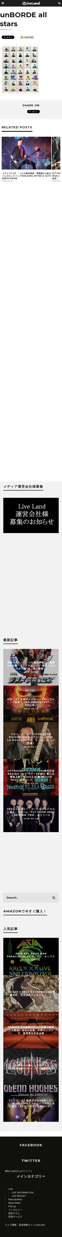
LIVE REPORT (19, 1195)
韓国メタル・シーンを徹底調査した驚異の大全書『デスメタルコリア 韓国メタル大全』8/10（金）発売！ (31, 665)
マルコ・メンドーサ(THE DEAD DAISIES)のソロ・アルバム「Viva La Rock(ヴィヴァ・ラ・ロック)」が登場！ (31, 739)
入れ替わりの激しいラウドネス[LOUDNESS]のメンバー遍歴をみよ (31, 1067)
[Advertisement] (31, 337)
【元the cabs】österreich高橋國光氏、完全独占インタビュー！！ (31, 993)
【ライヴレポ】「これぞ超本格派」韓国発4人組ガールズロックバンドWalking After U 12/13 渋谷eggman (26, 176)
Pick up (12, 1206)
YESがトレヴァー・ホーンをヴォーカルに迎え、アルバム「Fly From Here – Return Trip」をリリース (31, 811)
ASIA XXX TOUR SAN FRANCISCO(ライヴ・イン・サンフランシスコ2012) (31, 956)
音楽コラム (14, 1213)
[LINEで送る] (27, 37)
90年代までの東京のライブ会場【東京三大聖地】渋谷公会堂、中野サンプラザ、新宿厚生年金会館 (31, 1030)
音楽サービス (15, 1216)
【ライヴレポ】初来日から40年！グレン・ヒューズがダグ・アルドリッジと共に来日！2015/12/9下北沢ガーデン (31, 1103)
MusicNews (14, 1202)
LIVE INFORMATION (22, 1192)
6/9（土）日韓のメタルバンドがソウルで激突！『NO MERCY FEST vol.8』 (31, 702)
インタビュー (15, 1209)
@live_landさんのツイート (18, 1170)
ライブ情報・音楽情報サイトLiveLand (25, 1224)
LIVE (10, 1189)
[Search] (59, 3)
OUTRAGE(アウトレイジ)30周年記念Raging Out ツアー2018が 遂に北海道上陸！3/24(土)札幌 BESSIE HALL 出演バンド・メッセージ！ (31, 775)
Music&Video (15, 1199)
